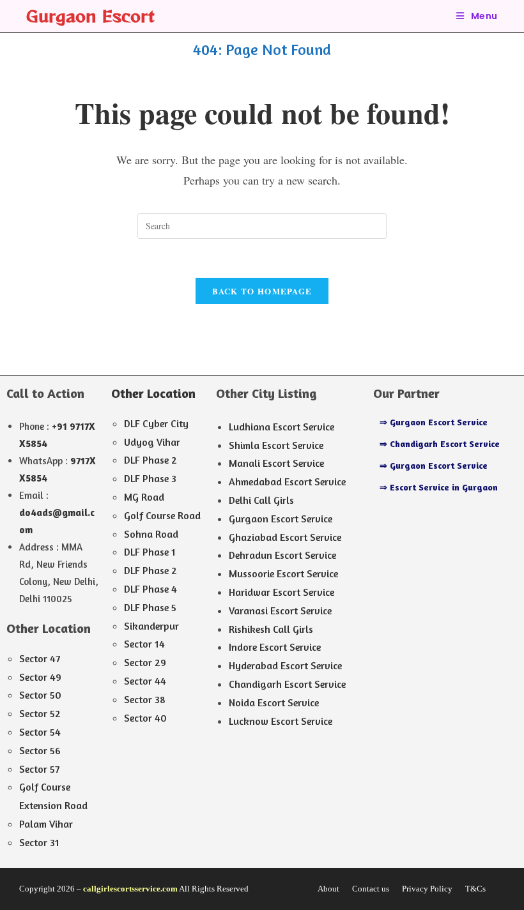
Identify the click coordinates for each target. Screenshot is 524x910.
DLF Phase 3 (150, 478)
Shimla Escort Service (276, 445)
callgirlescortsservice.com (130, 888)
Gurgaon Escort (90, 15)
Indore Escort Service (275, 647)
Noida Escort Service (274, 702)
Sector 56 (40, 750)
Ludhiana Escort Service (281, 426)
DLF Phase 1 (150, 551)
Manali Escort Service (276, 463)
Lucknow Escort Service (280, 721)
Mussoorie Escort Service (283, 573)
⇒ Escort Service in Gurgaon (439, 487)
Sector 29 (145, 662)
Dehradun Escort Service (282, 555)
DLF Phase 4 (150, 588)
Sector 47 (39, 658)
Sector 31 (39, 842)
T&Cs (475, 888)
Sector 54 (40, 731)
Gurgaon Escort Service (280, 518)
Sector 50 (40, 694)
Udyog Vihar (152, 442)
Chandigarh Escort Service (287, 684)
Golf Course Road (162, 515)
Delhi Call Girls (261, 500)
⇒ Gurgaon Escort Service (434, 421)
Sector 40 (145, 717)
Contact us (370, 888)
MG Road (144, 496)
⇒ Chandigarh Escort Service (440, 443)
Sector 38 (145, 699)
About (328, 888)
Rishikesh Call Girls (271, 629)
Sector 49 (40, 677)
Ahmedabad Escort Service (287, 481)
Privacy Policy (427, 888)
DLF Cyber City (156, 423)
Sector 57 (39, 768)
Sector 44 (145, 680)
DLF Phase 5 (150, 607)
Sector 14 (144, 643)
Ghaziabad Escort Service (285, 537)
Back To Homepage (262, 291)
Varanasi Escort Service (280, 610)
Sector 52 (40, 713)
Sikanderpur (151, 625)
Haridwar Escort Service (281, 592)
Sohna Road (151, 533)
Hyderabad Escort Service (285, 665)
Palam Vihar (46, 823)
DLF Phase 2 (150, 459)
